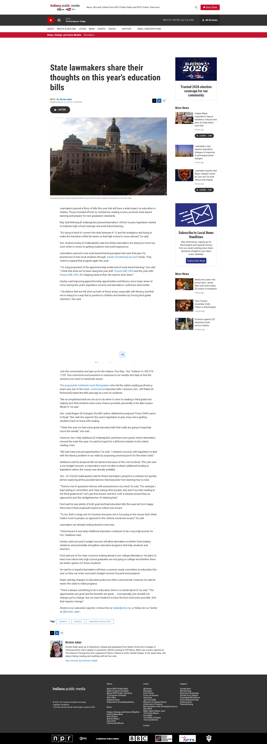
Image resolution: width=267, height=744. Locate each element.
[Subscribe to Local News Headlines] (196, 215)
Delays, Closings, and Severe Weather (71, 35)
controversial (97, 389)
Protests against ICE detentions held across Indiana (205, 322)
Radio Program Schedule (118, 691)
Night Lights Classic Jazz (154, 711)
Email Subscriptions (149, 29)
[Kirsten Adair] (56, 649)
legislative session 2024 (100, 621)
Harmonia (147, 698)
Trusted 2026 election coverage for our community (196, 91)
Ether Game (148, 693)
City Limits (111, 721)
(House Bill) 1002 (123, 271)
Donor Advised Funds (189, 700)
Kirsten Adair (66, 99)
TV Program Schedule (116, 695)
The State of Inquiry (152, 718)
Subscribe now (196, 260)
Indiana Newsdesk (115, 714)
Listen (82, 29)
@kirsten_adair (71, 611)
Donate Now (185, 689)
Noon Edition (112, 717)
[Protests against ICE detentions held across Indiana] (184, 324)
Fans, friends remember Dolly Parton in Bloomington (205, 304)
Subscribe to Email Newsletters (120, 702)
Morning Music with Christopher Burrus (160, 707)
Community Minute (115, 723)
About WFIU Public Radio (117, 689)
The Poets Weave (151, 713)
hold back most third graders (94, 385)
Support (127, 29)
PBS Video (111, 698)
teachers (78, 621)
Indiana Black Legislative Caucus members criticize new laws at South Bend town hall (206, 119)
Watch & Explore (66, 29)
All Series (147, 689)
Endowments (186, 702)
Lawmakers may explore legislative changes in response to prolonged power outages (205, 152)
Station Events (113, 700)
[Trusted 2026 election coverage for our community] (196, 69)
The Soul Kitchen (150, 720)
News (92, 29)
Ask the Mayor (113, 719)
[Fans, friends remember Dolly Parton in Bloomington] (184, 305)
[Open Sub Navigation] (118, 29)
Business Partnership (189, 693)
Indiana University (79, 702)
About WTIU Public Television (119, 693)
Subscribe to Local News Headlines (196, 235)
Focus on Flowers (150, 695)
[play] (51, 20)
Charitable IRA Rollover (190, 698)
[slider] (63, 20)
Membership (185, 691)
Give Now (211, 7)
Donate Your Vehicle (189, 695)
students (63, 621)
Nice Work (147, 709)
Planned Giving (186, 704)
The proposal (67, 385)
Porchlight (147, 715)
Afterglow (147, 691)
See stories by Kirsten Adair (81, 660)
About (50, 29)
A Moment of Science (152, 704)
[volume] (59, 20)
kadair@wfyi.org (122, 607)
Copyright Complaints (61, 705)
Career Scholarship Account (122, 257)
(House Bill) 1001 (69, 274)
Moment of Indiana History (155, 702)
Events (102, 29)
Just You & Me (149, 700)
